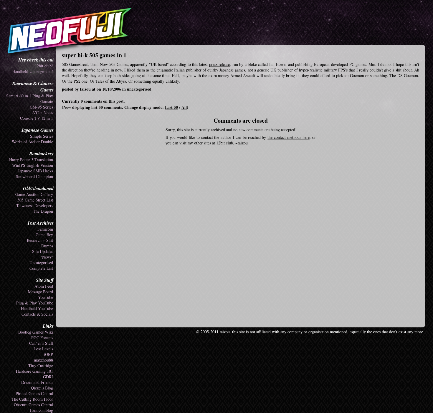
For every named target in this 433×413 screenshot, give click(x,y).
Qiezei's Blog (42, 388)
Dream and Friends (37, 382)
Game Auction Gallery (34, 194)
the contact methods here (288, 137)
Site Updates (42, 251)
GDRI (48, 376)
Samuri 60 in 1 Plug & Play (29, 96)
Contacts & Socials (37, 314)
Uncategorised (41, 262)
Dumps (47, 246)
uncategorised (139, 89)
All (184, 107)
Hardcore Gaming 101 (34, 371)
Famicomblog (41, 410)
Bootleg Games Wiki (35, 332)
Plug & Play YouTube (34, 303)
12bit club (224, 143)
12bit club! (44, 66)
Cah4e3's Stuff (41, 343)
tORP (48, 354)
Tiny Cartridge (40, 365)
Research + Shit (40, 240)
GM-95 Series (41, 107)
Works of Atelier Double (32, 141)
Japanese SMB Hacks (35, 171)
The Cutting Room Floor (32, 399)
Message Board (40, 291)
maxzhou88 (43, 360)
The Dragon (43, 211)
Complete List (41, 268)
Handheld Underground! (32, 71)
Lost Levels (43, 349)
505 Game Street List (35, 200)
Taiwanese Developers (34, 205)
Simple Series (41, 136)
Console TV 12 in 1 (36, 118)
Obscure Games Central (33, 404)
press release (219, 64)
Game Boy (44, 234)
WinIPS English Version (32, 165)
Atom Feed (43, 286)
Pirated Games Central (34, 393)
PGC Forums (42, 337)
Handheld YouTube (37, 308)
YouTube (45, 297)
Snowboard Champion (34, 176)
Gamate (46, 101)
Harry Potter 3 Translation (31, 159)
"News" (46, 257)
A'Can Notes (42, 112)
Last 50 (171, 107)
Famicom (45, 229)
